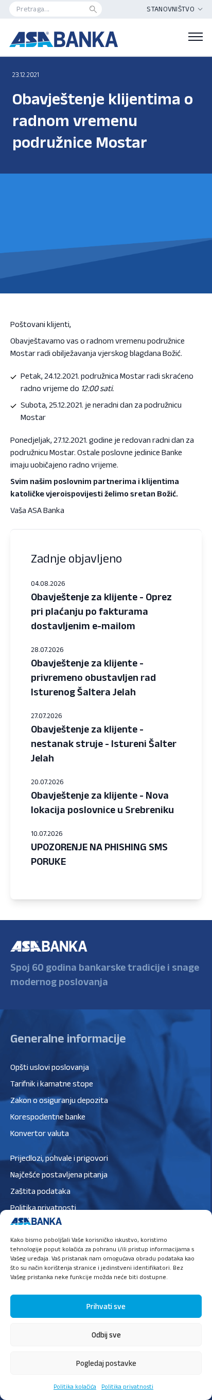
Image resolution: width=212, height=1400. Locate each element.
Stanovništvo (171, 9)
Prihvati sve (106, 1306)
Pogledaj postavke (106, 1363)
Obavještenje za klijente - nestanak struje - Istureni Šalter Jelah (103, 743)
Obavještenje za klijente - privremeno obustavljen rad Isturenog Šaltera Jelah (93, 677)
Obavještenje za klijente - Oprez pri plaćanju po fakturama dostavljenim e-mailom (101, 611)
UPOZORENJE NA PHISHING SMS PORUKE (99, 854)
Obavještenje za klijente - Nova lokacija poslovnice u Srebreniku (102, 802)
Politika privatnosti (127, 1386)
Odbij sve (106, 1334)
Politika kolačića (75, 1386)
